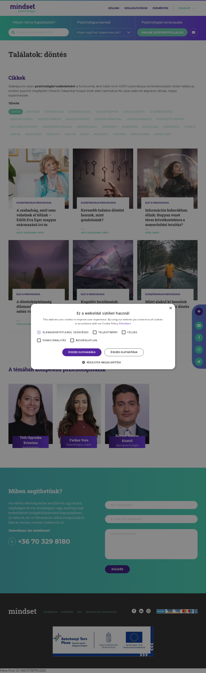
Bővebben (125, 323)
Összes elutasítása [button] (123, 352)
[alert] (103, 336)
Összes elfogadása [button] (81, 352)
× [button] (170, 308)
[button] (103, 362)
